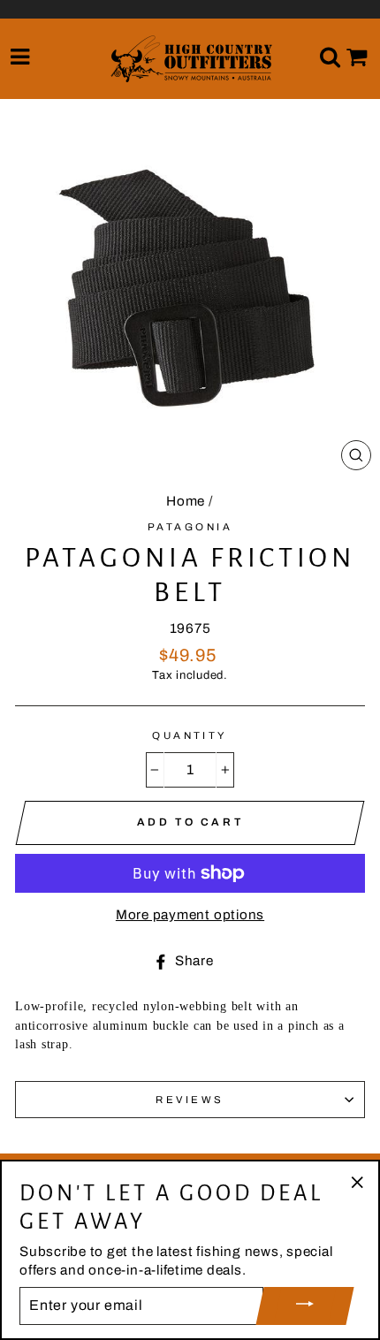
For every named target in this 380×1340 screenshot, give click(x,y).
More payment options (190, 915)
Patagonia (190, 527)
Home (185, 501)
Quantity (190, 735)
